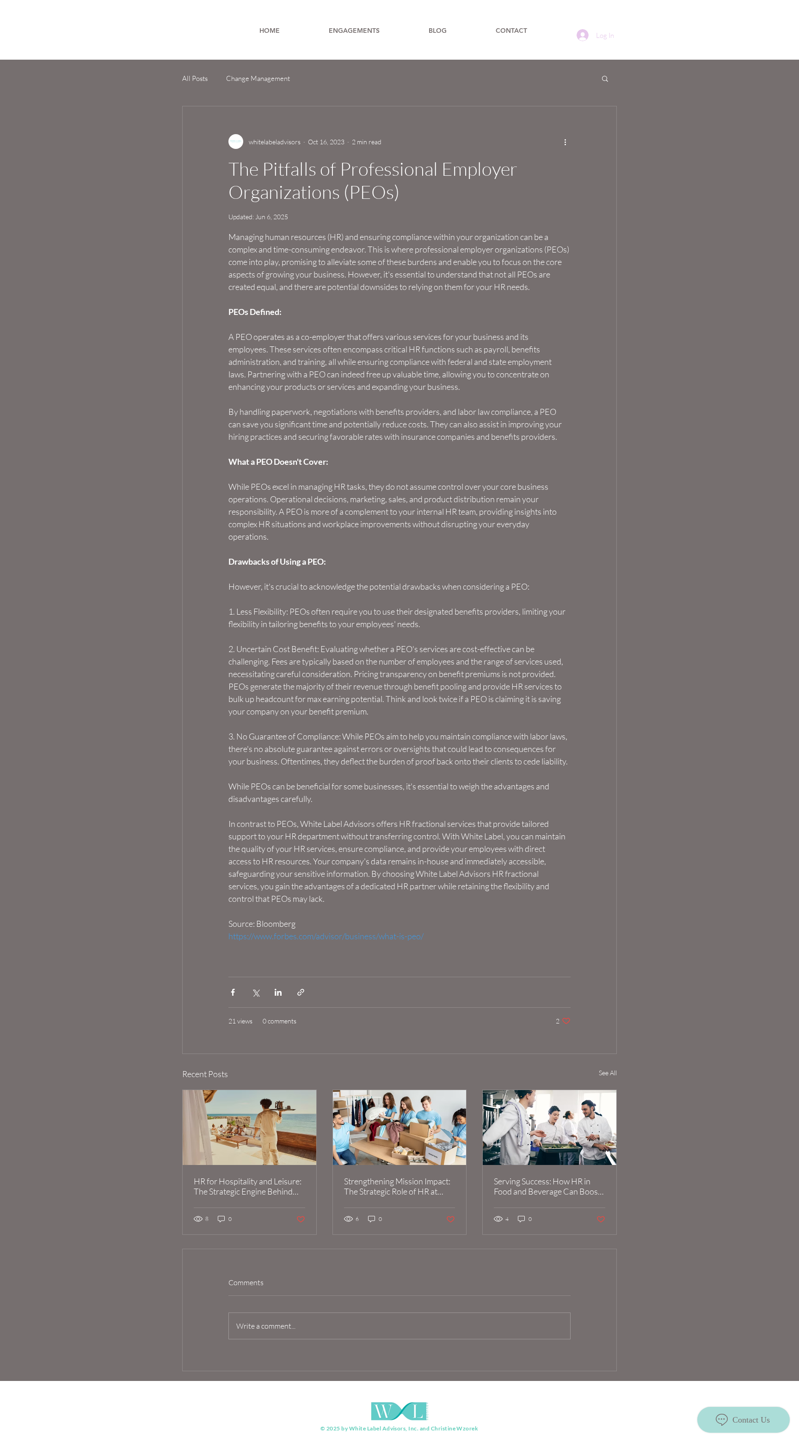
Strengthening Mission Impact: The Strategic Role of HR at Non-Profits (397, 1186)
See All (608, 1073)
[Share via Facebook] (232, 992)
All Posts (195, 78)
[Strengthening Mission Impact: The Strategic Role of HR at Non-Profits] (400, 1127)
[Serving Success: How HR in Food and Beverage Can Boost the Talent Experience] (549, 1127)
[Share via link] (300, 992)
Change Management (258, 78)
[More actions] (565, 141)
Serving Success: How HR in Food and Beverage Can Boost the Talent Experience (547, 1186)
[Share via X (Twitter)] (255, 992)
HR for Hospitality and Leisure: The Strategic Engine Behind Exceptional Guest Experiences (247, 1186)
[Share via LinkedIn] (278, 992)
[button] (605, 78)
